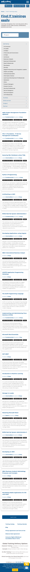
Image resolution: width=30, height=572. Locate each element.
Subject (5, 103)
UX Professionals (7, 94)
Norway (9, 6)
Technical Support (8, 92)
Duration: (12, 117)
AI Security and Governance (10, 52)
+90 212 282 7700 (19, 562)
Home (2, 11)
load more (13, 517)
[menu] (28, 1)
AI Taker (5, 55)
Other (5, 82)
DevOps (5, 67)
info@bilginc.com (10, 562)
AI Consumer (6, 46)
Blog (6, 527)
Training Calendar (22, 524)
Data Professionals (8, 63)
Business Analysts (8, 59)
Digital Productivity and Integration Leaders (15, 69)
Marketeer (6, 80)
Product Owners (7, 86)
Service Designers (8, 90)
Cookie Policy (20, 567)
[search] (27, 6)
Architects (6, 57)
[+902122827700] (26, 565)
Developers (6, 65)
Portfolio (5, 97)
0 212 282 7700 (20, 6)
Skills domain (7, 100)
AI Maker (5, 50)
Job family (6, 44)
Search (7, 35)
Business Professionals (9, 61)
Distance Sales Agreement (12, 533)
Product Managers (8, 84)
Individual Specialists (9, 73)
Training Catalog (9, 524)
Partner (5, 106)
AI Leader (6, 48)
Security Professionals (9, 88)
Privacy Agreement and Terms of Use (15, 530)
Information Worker (8, 75)
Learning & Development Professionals (13, 78)
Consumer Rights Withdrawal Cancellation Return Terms (13, 537)
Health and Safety (8, 71)
